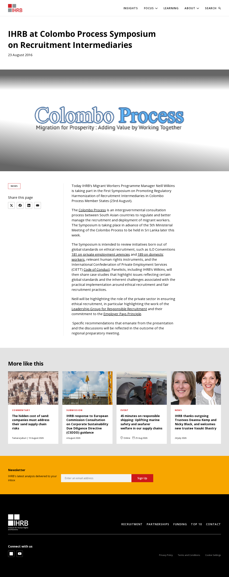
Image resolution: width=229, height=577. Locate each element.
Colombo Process (92, 210)
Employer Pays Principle (122, 314)
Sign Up (142, 478)
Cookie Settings (213, 555)
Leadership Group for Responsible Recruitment (109, 309)
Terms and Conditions (189, 555)
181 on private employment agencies (101, 254)
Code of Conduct (97, 269)
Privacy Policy (166, 555)
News (14, 185)
